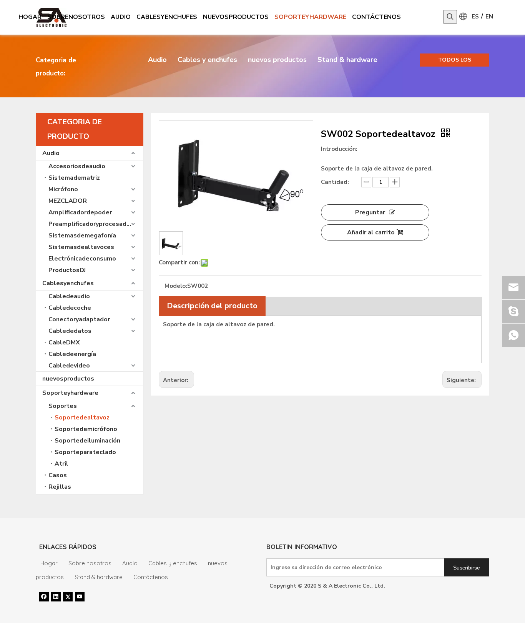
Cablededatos (69, 331)
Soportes (62, 406)
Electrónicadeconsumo (82, 258)
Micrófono (63, 189)
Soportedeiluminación (87, 440)
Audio (157, 59)
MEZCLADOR (67, 201)
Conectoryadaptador (79, 319)
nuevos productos (277, 59)
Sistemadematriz (74, 178)
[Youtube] (80, 596)
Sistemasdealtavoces (81, 247)
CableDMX (64, 342)
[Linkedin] (56, 596)
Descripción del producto (212, 306)
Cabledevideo (69, 365)
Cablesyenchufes (68, 283)
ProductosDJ (67, 270)
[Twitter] (68, 596)
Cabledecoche (69, 308)
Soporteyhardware (70, 393)
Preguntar (370, 212)
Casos (57, 475)
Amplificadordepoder (80, 212)
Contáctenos (150, 577)
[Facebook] (44, 596)
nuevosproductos (68, 378)
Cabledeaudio (69, 296)
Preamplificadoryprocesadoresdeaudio (95, 224)
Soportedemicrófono (86, 429)
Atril (61, 463)
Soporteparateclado (85, 452)
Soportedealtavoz (82, 417)
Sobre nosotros (89, 563)
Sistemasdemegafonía (82, 235)
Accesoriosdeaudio (76, 166)
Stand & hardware (347, 59)
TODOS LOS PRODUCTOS (455, 61)
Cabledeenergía (72, 354)
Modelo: (175, 286)
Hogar (49, 563)
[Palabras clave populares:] (450, 17)
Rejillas (59, 487)
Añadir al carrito (371, 232)
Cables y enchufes (207, 59)
